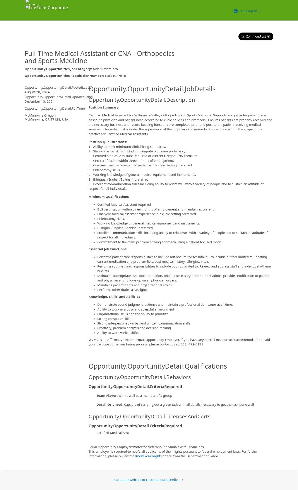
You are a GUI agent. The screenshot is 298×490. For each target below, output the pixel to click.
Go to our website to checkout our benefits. (147, 479)
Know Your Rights (148, 456)
